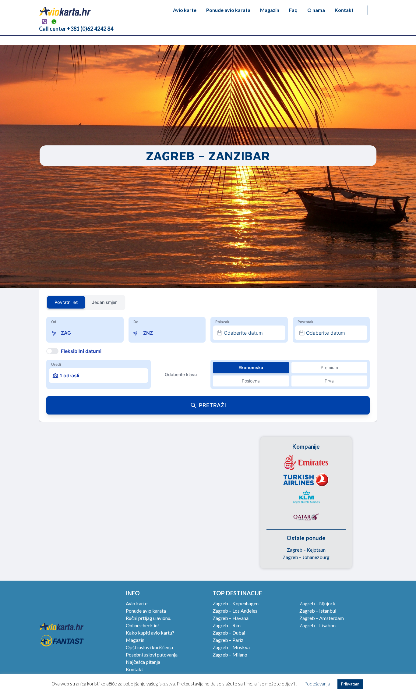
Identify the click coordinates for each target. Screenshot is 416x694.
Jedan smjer (104, 302)
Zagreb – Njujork (317, 603)
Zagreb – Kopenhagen (236, 603)
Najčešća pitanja (143, 662)
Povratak (305, 321)
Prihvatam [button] (350, 684)
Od (53, 321)
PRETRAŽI (212, 405)
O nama (316, 10)
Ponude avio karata (228, 10)
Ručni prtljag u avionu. (148, 618)
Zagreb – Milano (230, 654)
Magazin (269, 10)
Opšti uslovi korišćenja (149, 647)
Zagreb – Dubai (229, 632)
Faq (293, 10)
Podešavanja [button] (317, 683)
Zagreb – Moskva (231, 647)
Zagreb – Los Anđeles (235, 611)
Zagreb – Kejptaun (306, 550)
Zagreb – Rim (227, 625)
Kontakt (344, 10)
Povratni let (66, 302)
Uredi (56, 364)
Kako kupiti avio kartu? (150, 632)
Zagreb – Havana (231, 618)
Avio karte (184, 10)
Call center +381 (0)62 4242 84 (76, 28)
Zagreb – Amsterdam (321, 618)
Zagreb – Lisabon (317, 625)
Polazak (222, 321)
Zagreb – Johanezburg (306, 557)
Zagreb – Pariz (228, 640)
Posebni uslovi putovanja (152, 654)
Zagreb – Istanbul (317, 611)
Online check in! (142, 625)
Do (135, 321)
